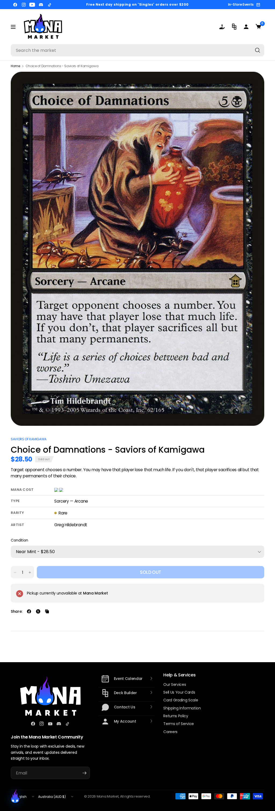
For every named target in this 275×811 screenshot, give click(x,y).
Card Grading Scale (180, 700)
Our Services (174, 684)
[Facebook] (15, 4)
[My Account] (246, 26)
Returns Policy (175, 716)
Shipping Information (182, 708)
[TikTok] (49, 4)
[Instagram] (23, 4)
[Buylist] (222, 26)
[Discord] (41, 4)
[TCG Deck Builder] (234, 26)
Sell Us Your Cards (179, 692)
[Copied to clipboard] (47, 611)
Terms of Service (178, 723)
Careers (170, 731)
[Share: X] (38, 611)
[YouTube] (32, 4)
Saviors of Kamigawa (28, 439)
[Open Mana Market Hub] (15, 796)
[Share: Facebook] (29, 611)
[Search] (257, 50)
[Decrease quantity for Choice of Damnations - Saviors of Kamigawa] (15, 572)
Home (15, 66)
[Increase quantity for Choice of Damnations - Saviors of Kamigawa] (30, 572)
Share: (16, 611)
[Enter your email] (84, 773)
